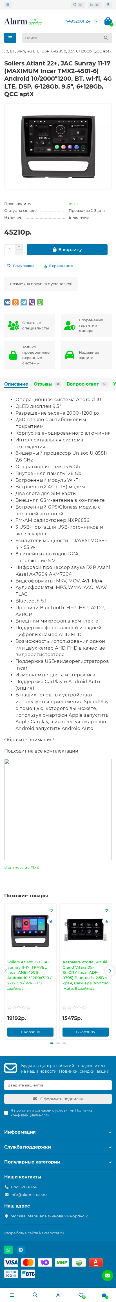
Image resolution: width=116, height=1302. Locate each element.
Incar (73, 203)
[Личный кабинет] (108, 5)
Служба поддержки (27, 1147)
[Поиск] (105, 38)
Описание (16, 384)
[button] (6, 971)
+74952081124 (77, 21)
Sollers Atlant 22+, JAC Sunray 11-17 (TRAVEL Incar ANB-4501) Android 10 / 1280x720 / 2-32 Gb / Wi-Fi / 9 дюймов (29, 975)
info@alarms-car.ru (28, 1194)
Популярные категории (32, 1162)
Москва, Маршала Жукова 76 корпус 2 (49, 1216)
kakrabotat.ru (51, 1233)
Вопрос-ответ (86, 384)
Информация (20, 1132)
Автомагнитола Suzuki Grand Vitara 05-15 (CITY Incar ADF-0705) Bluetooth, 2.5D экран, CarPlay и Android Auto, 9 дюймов (86, 975)
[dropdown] (8, 5)
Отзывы (46, 384)
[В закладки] (51, 910)
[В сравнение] (51, 921)
